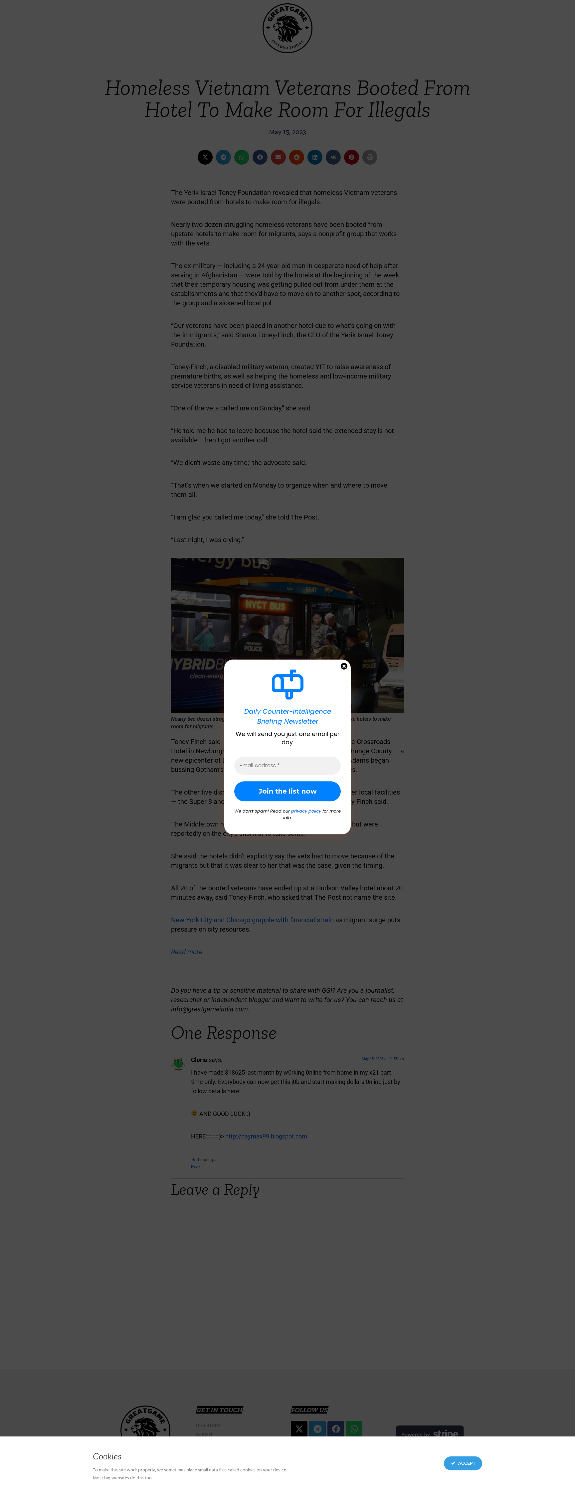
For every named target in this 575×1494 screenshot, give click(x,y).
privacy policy (306, 811)
